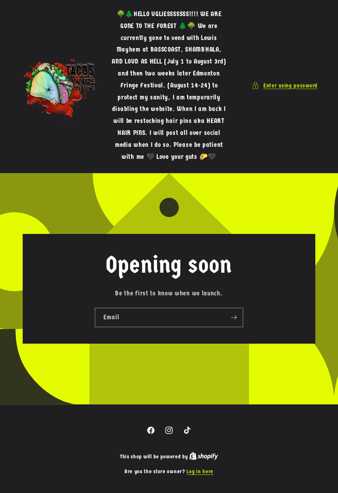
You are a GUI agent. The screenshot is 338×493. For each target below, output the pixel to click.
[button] (284, 85)
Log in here (200, 471)
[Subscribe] (234, 317)
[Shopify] (203, 456)
